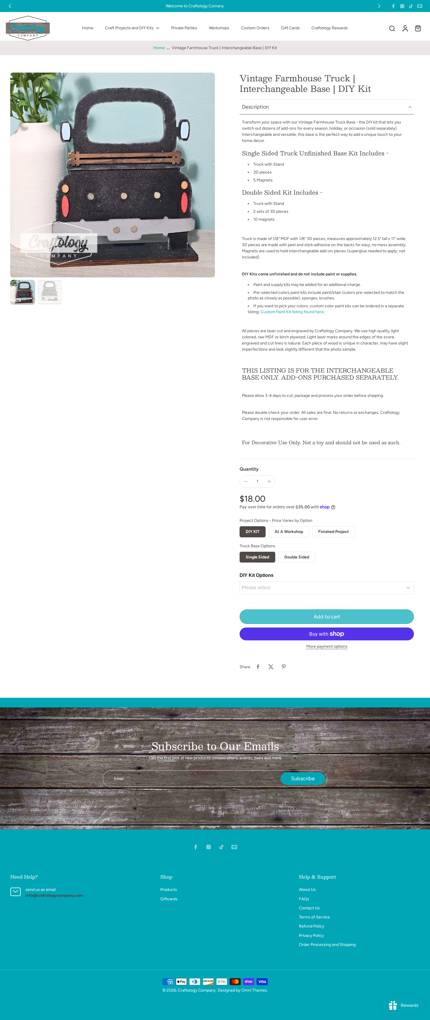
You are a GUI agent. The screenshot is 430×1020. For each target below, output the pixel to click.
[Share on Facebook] (258, 666)
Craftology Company (197, 990)
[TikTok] (411, 6)
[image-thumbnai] (22, 292)
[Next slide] (379, 6)
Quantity (249, 469)
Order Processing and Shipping (327, 944)
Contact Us (309, 908)
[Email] (419, 6)
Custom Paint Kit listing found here (292, 311)
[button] (327, 616)
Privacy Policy (311, 935)
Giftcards (169, 898)
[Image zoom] (112, 175)
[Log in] (404, 28)
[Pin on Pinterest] (283, 666)
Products (168, 889)
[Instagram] (402, 6)
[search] (392, 28)
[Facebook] (393, 6)
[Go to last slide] (10, 6)
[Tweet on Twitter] (270, 666)
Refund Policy (311, 926)
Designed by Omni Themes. (243, 990)
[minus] (246, 481)
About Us (307, 889)
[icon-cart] (417, 28)
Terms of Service (314, 917)
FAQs (304, 898)
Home (159, 47)
